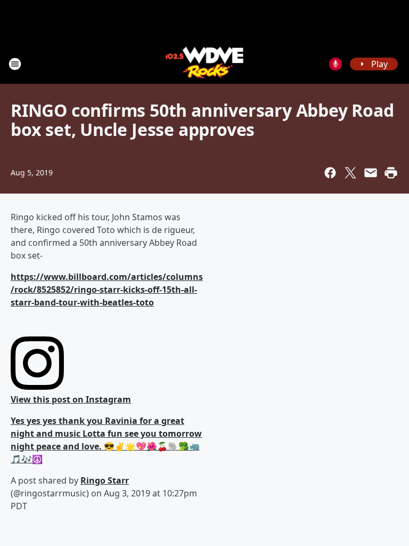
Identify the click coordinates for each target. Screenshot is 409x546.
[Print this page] (390, 172)
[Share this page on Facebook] (330, 172)
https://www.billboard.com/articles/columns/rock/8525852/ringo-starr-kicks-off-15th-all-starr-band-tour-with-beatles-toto (107, 289)
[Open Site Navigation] (15, 64)
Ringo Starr (104, 480)
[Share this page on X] (350, 172)
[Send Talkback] (335, 64)
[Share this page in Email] (370, 172)
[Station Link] (205, 63)
